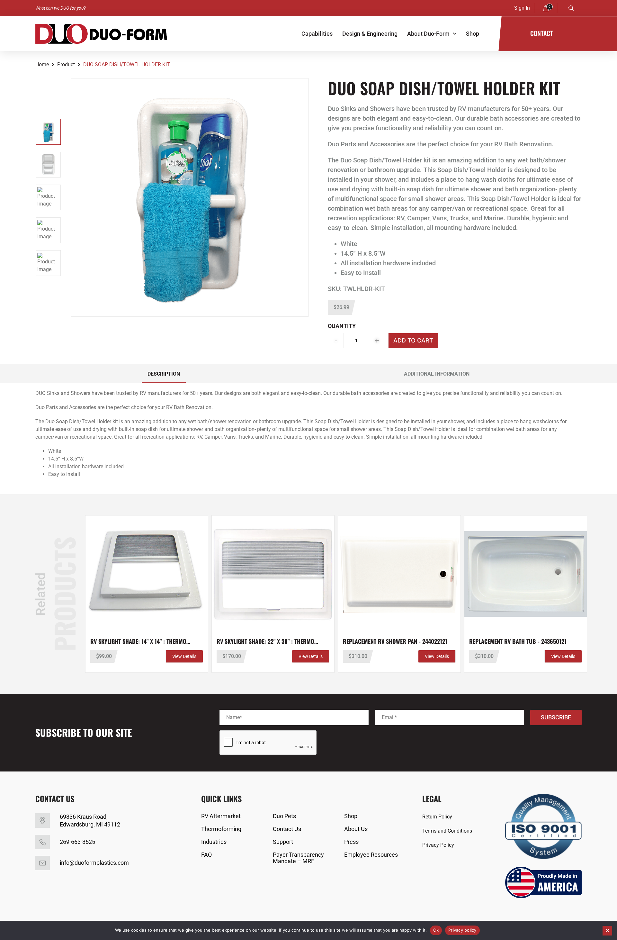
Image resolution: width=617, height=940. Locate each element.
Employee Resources (371, 855)
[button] (571, 8)
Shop (472, 33)
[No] (607, 930)
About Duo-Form (428, 33)
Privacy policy (462, 930)
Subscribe (556, 717)
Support (283, 842)
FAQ (206, 855)
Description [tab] (164, 374)
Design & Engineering (370, 33)
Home (42, 64)
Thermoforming (221, 829)
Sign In (522, 8)
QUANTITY (342, 326)
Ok (436, 930)
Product (66, 64)
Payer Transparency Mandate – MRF (298, 858)
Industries (214, 842)
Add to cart (413, 340)
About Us (356, 829)
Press (351, 842)
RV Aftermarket (221, 816)
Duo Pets (284, 816)
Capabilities (317, 33)
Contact (541, 33)
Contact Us (287, 829)
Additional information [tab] (436, 374)
